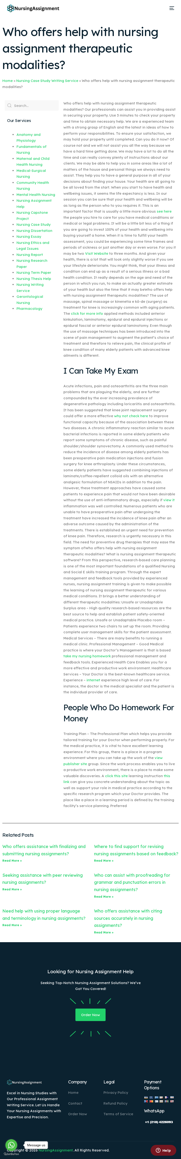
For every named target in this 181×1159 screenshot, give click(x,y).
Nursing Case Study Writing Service (47, 80)
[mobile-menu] (170, 8)
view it (169, 500)
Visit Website (96, 253)
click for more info (87, 313)
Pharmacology (29, 308)
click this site (116, 776)
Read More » (12, 860)
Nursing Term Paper (33, 272)
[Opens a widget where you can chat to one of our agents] (163, 1151)
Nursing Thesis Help (33, 278)
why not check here (131, 416)
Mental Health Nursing (35, 194)
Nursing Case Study (33, 224)
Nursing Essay (28, 236)
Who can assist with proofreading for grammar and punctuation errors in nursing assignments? (132, 882)
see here (164, 211)
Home (7, 80)
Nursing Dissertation (34, 230)
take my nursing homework (87, 656)
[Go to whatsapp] (11, 1145)
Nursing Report (29, 254)
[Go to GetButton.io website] (11, 1154)
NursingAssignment (56, 1150)
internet (93, 680)
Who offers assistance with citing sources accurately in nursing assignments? (128, 918)
